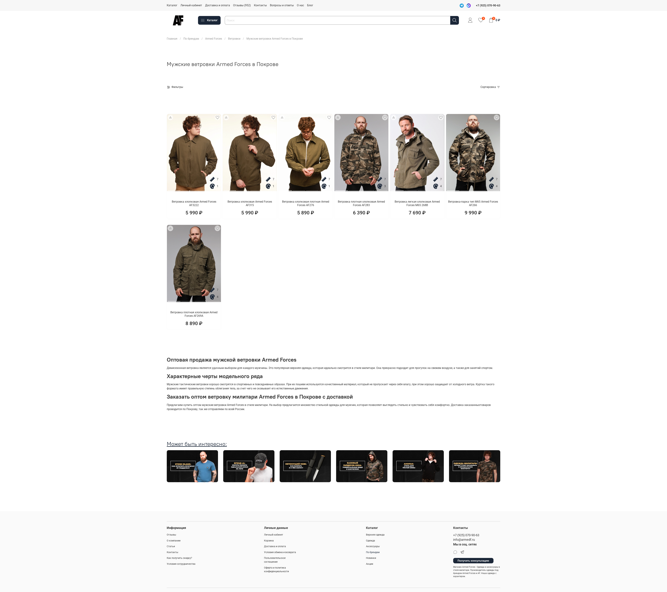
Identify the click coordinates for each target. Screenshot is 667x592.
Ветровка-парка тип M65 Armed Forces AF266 (473, 203)
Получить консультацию (473, 560)
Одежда (370, 540)
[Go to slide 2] (187, 189)
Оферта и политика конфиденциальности (276, 569)
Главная (172, 38)
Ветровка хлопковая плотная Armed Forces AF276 (305, 203)
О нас (300, 5)
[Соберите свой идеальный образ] (170, 117)
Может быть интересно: (197, 443)
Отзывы (171, 534)
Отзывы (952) (242, 5)
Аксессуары (373, 546)
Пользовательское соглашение (275, 560)
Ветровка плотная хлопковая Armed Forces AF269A (193, 314)
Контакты (260, 5)
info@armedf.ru (464, 539)
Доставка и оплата (217, 5)
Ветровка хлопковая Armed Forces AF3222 (194, 203)
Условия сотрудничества (181, 563)
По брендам (191, 38)
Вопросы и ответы (282, 5)
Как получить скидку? (179, 558)
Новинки (371, 558)
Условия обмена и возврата (280, 552)
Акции (369, 563)
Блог (310, 5)
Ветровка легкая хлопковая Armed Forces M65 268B (417, 203)
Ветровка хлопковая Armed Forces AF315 (250, 203)
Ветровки (234, 38)
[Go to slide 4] (214, 189)
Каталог (172, 5)
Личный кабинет (191, 5)
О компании (173, 540)
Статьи (171, 546)
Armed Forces (213, 38)
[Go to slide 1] (174, 189)
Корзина (269, 540)
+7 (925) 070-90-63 (466, 535)
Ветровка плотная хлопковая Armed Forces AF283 (361, 203)
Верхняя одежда (375, 534)
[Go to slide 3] (200, 189)
